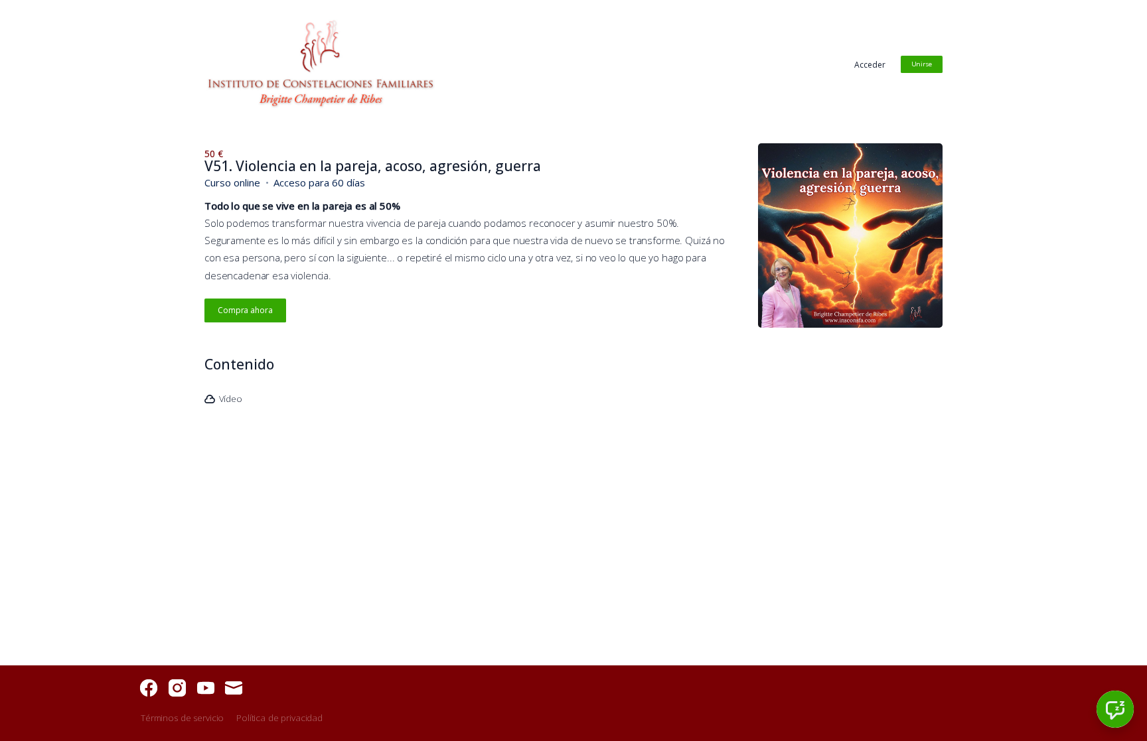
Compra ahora (245, 310)
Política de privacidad (279, 718)
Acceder (869, 64)
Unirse (921, 64)
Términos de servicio (182, 718)
